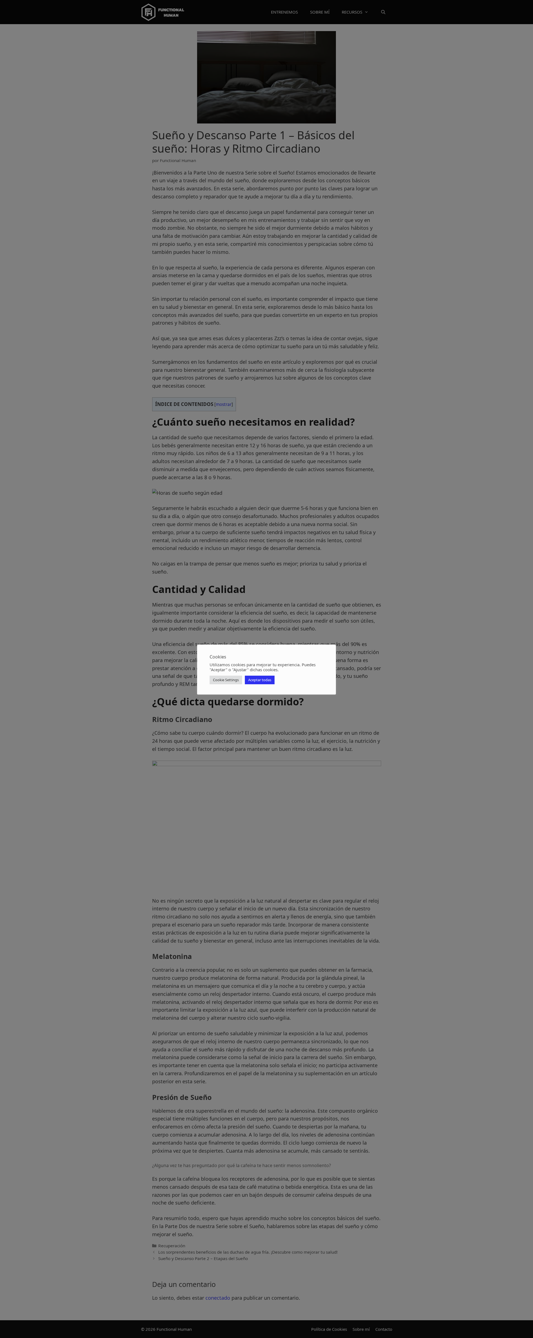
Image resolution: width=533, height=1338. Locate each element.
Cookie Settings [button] (226, 679)
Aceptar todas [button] (259, 679)
